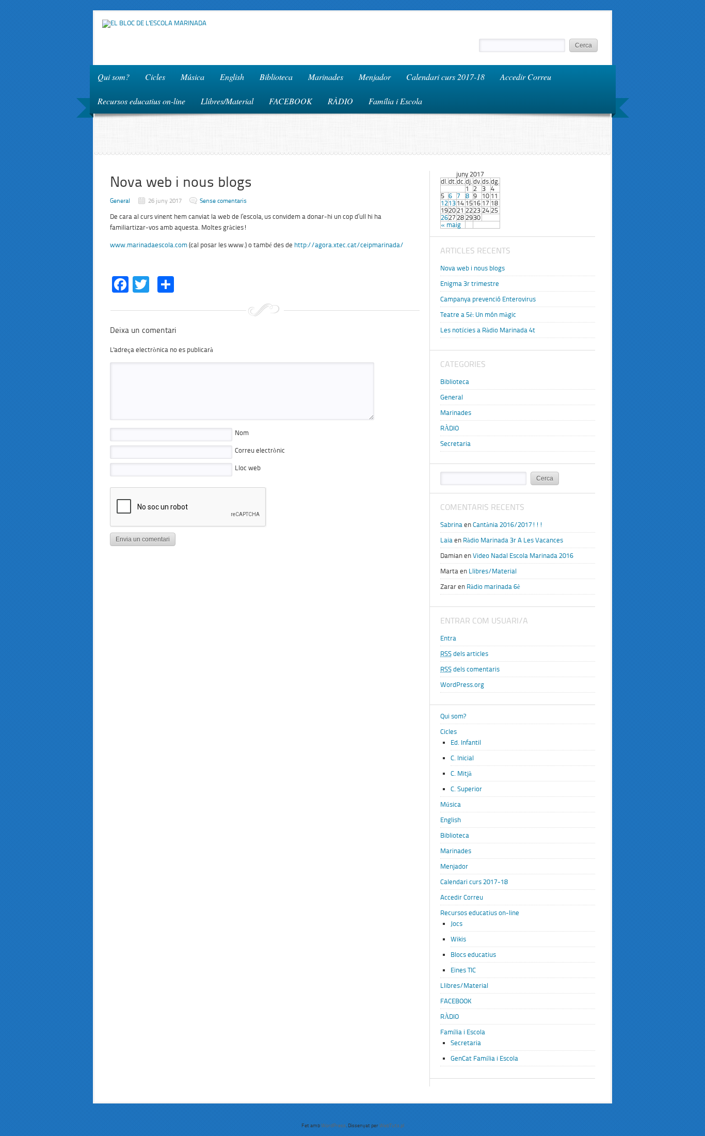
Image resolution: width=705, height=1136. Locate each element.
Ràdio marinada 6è (493, 586)
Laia (446, 540)
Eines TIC (463, 970)
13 (452, 203)
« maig (451, 225)
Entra (448, 638)
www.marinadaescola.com (148, 245)
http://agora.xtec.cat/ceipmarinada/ (349, 245)
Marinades (325, 76)
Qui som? (114, 76)
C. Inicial (462, 758)
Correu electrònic (260, 450)
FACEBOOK (290, 100)
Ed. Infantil (466, 742)
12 (444, 203)
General (120, 200)
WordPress (333, 1125)
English (232, 76)
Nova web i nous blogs (472, 268)
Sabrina (451, 525)
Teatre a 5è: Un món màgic (478, 314)
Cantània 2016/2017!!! (508, 525)
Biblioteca (276, 76)
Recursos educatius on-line (137, 100)
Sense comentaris (223, 200)
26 (444, 217)
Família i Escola (391, 100)
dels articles (464, 654)
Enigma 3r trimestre (469, 283)
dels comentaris (470, 669)
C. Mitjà (461, 773)
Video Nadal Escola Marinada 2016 (523, 555)
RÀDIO (340, 100)
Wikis (458, 939)
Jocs (456, 923)
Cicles (151, 76)
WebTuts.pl (391, 1125)
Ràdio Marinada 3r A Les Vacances (513, 540)
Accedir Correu (525, 76)
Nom (242, 433)
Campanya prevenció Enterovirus (488, 299)
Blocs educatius (473, 954)
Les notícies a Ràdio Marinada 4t (487, 330)
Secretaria (455, 443)
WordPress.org (462, 685)
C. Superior (466, 789)
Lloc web (248, 468)
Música (192, 76)
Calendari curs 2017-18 (445, 76)
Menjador (375, 76)
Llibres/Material (227, 100)
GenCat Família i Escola (484, 1058)
